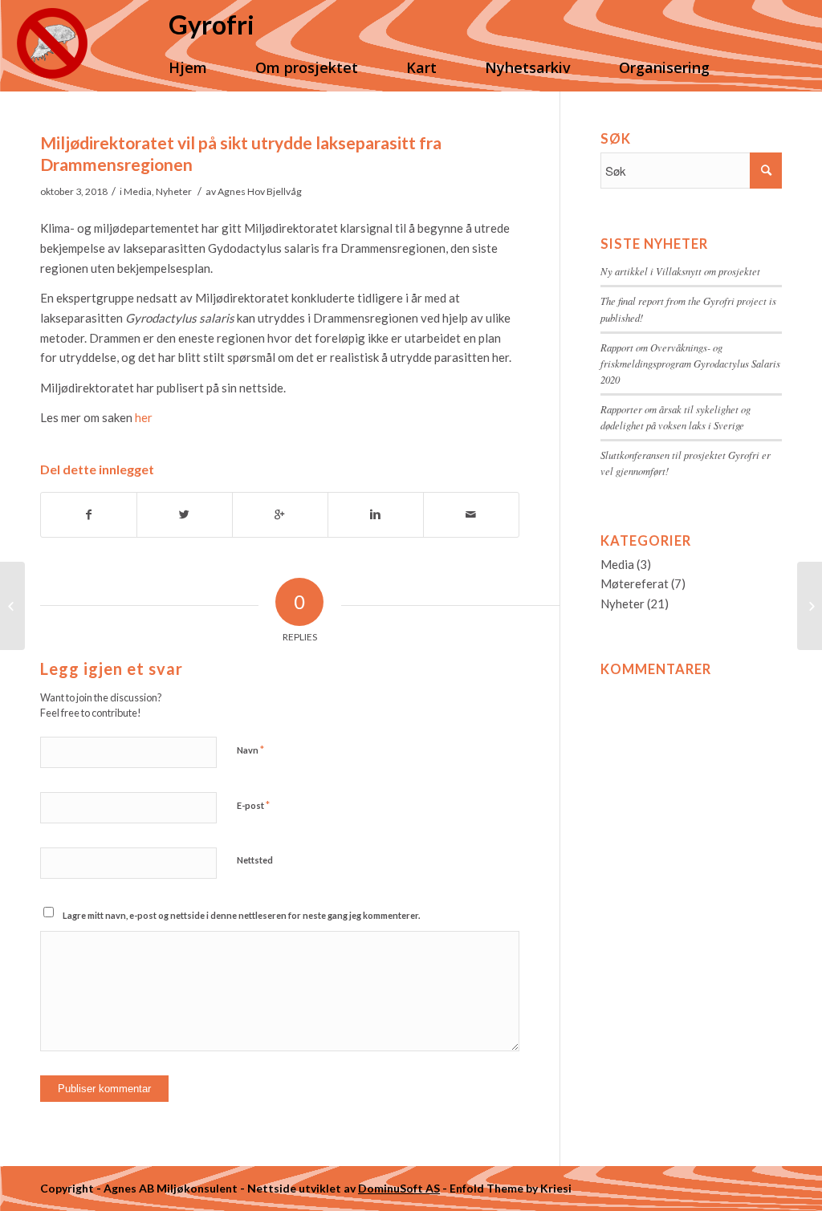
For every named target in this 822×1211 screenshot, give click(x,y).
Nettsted (255, 860)
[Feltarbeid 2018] (12, 606)
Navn (250, 749)
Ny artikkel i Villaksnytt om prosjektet (680, 271)
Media (138, 191)
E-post (253, 805)
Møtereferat (634, 583)
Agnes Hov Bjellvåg (260, 191)
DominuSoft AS (399, 1188)
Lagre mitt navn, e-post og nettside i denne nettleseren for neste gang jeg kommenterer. (241, 915)
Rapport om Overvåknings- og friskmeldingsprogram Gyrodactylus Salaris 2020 (690, 363)
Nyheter (174, 191)
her (144, 417)
